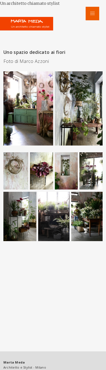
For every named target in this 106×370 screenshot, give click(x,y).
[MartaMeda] (28, 22)
